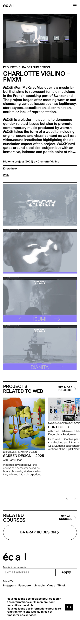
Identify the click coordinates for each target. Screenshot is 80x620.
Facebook (24, 585)
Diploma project (13, 161)
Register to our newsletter (14, 567)
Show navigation (74, 5)
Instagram (9, 585)
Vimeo (51, 585)
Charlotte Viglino (48, 161)
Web (6, 175)
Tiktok (61, 585)
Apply (66, 572)
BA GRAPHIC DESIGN (36, 67)
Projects (10, 67)
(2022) (29, 161)
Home (8, 5)
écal (14, 557)
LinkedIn (39, 585)
